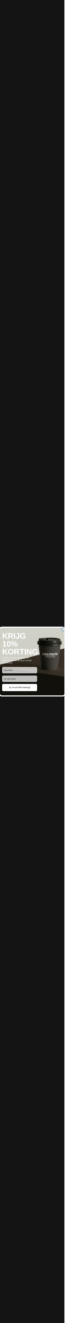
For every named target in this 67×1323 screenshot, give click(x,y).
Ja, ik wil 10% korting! (19, 687)
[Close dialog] (63, 629)
